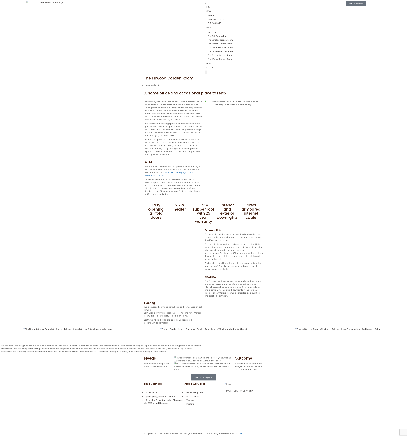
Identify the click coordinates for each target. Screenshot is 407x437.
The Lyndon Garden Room (220, 43)
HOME (208, 7)
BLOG (208, 63)
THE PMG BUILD (214, 23)
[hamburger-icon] (205, 3)
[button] (3, 329)
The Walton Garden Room (220, 59)
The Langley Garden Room (220, 40)
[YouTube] (146, 426)
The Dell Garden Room (218, 36)
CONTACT (210, 67)
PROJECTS (211, 27)
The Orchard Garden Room (220, 51)
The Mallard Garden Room (220, 47)
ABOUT (209, 11)
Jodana (241, 433)
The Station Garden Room (220, 55)
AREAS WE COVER (216, 19)
